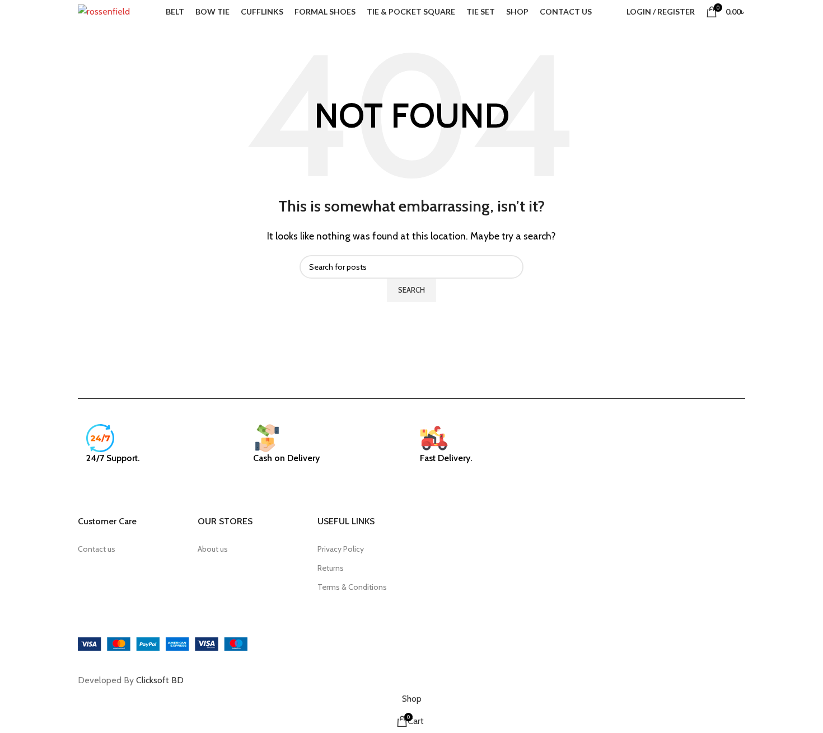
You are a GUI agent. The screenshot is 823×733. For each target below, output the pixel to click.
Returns (330, 568)
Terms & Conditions (352, 587)
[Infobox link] (161, 450)
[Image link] (162, 643)
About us (213, 549)
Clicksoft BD (160, 680)
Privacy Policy (340, 549)
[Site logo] (104, 11)
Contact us (96, 549)
